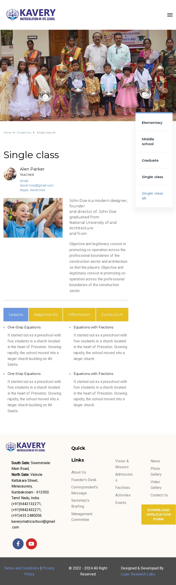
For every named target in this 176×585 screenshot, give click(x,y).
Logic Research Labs (138, 574)
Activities (123, 495)
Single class (152, 177)
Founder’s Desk (83, 480)
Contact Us (159, 495)
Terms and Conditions (21, 568)
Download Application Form (158, 514)
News (155, 461)
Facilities (122, 487)
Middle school (148, 141)
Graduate (150, 160)
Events (120, 503)
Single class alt (152, 195)
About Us (78, 472)
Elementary (152, 122)
